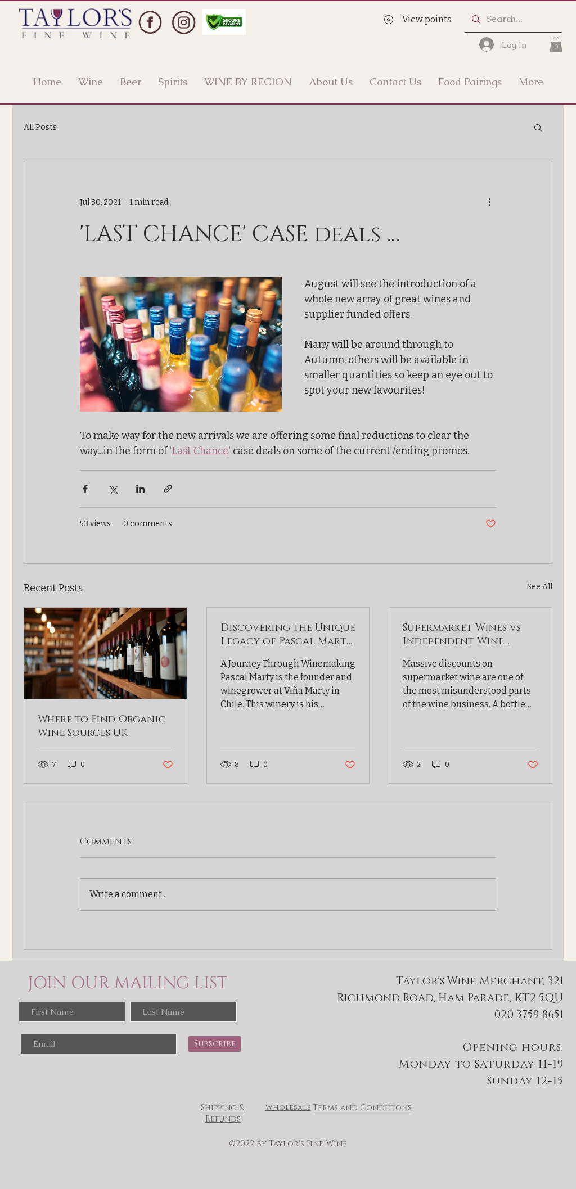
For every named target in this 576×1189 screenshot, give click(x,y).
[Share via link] (168, 488)
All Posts (40, 127)
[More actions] (489, 202)
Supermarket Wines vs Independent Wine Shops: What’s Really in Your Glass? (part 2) (464, 634)
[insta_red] (183, 22)
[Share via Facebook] (85, 488)
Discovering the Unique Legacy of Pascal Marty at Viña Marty (288, 634)
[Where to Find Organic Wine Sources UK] (105, 653)
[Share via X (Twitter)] (112, 488)
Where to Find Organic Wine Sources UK (102, 726)
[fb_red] (150, 22)
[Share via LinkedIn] (140, 488)
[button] (556, 44)
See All (539, 586)
